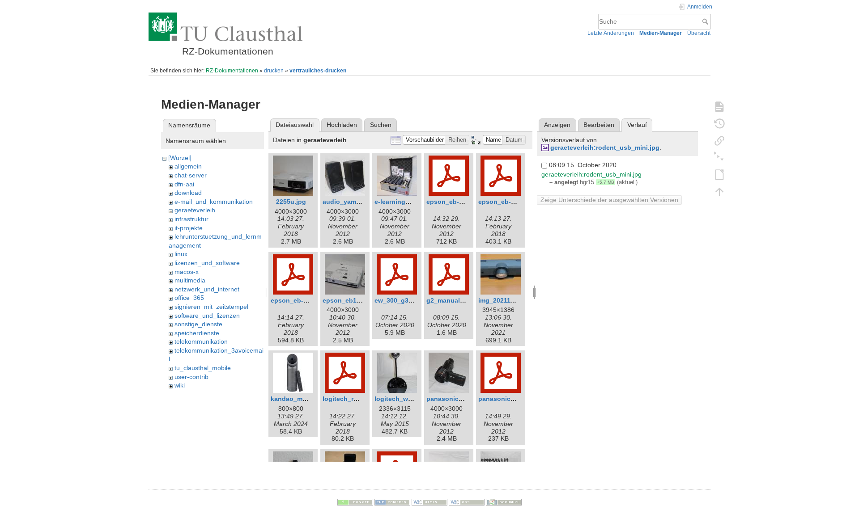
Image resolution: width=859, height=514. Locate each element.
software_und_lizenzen (207, 315)
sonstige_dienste (198, 324)
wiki (179, 385)
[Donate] (355, 502)
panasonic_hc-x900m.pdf (517, 398)
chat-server (190, 175)
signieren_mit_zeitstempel (211, 306)
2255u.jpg (291, 201)
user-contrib (191, 376)
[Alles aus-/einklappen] (719, 157)
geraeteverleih (194, 210)
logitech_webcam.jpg (407, 398)
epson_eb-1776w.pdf (458, 201)
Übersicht (698, 33)
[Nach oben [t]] (719, 191)
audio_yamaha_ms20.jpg (361, 201)
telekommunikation (201, 341)
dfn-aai (184, 184)
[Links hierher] (719, 140)
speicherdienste (196, 333)
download (188, 192)
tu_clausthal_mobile (202, 367)
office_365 (189, 297)
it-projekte (188, 228)
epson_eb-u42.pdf (299, 300)
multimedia (189, 280)
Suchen (380, 124)
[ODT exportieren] (719, 174)
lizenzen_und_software (207, 262)
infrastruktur (191, 219)
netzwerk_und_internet (206, 289)
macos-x (186, 271)
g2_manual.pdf (449, 300)
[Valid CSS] (467, 502)
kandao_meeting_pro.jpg (309, 398)
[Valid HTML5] (429, 502)
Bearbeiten (598, 124)
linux (180, 253)
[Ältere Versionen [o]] (719, 123)
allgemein (188, 166)
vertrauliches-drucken (317, 70)
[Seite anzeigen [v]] (719, 106)
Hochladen (342, 124)
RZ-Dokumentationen (232, 70)
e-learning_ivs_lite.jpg (408, 201)
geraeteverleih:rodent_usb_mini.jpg (604, 147)
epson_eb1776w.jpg (353, 300)
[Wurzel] (179, 157)
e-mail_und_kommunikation (213, 201)
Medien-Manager (660, 33)
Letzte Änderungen (610, 33)
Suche (706, 21)
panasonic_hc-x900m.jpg (464, 398)
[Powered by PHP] (392, 502)
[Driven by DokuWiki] (504, 502)
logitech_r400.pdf (349, 398)
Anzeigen (557, 124)
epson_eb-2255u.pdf (509, 201)
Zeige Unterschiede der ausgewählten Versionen (609, 199)
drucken (274, 70)
